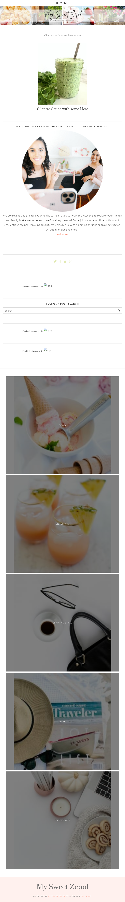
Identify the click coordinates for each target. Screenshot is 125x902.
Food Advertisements (31, 286)
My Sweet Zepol (62, 886)
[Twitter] (55, 261)
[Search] (119, 311)
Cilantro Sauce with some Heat (62, 108)
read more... (62, 234)
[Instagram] (65, 261)
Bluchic (86, 896)
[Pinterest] (70, 261)
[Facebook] (60, 261)
